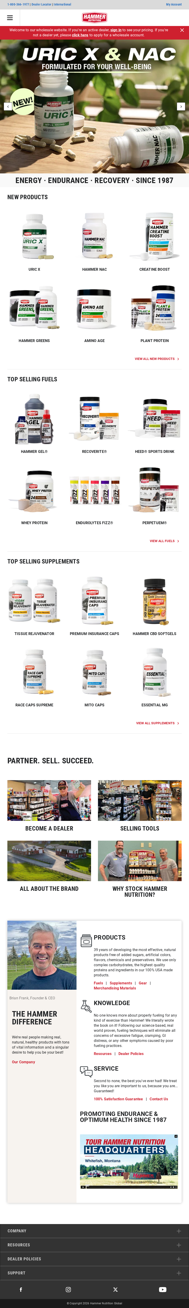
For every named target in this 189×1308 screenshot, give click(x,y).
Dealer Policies (131, 1054)
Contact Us (159, 1099)
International (62, 4)
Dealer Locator (41, 4)
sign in (115, 30)
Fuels (99, 983)
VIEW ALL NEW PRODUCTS (155, 359)
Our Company (23, 1062)
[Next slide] (181, 106)
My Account (174, 4)
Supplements (121, 983)
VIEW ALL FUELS (162, 541)
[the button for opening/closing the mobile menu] (10, 17)
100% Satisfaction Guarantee (119, 1099)
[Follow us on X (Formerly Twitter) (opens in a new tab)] (115, 1289)
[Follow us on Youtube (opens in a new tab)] (162, 1289)
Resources (103, 1054)
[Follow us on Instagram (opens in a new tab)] (68, 1289)
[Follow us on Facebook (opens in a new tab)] (21, 1289)
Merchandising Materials (115, 988)
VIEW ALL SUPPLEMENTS (155, 723)
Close (182, 30)
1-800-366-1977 (18, 4)
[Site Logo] (94, 17)
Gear (143, 983)
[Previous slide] (8, 106)
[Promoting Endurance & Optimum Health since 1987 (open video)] (129, 1161)
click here (80, 35)
